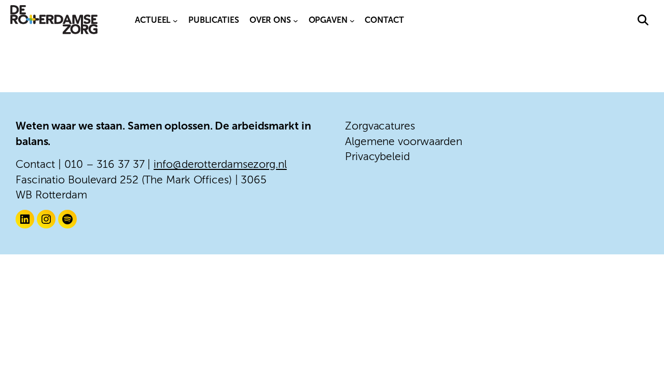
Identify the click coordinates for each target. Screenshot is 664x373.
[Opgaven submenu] (352, 20)
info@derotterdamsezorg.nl (220, 164)
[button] (643, 20)
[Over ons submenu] (295, 20)
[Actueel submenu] (175, 20)
